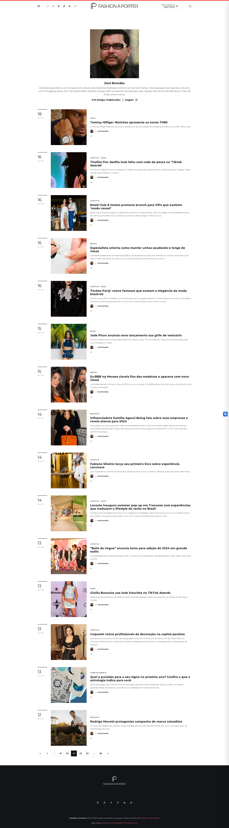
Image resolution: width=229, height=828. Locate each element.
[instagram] (98, 803)
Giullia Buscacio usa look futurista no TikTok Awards (130, 593)
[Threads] (58, 6)
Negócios (94, 414)
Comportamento (98, 673)
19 (61, 753)
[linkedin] (125, 803)
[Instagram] (47, 6)
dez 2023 (41, 118)
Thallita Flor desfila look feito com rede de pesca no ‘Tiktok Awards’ (136, 163)
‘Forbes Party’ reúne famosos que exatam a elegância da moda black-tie (138, 292)
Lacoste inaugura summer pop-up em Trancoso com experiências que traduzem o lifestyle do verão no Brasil (140, 507)
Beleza (93, 244)
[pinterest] (118, 803)
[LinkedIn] (69, 6)
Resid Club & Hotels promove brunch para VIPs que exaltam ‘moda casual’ (136, 206)
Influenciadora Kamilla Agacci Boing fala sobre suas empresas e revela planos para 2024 (139, 419)
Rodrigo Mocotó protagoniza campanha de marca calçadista (136, 721)
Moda (93, 118)
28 (100, 753)
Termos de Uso (130, 823)
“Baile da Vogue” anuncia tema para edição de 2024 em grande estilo (138, 549)
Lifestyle (94, 158)
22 (80, 753)
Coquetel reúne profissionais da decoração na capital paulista (137, 634)
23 (87, 753)
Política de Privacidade (111, 823)
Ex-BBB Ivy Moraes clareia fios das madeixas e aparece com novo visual (139, 378)
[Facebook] (53, 6)
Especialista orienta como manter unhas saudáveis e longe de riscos (137, 249)
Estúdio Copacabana (149, 818)
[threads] (104, 803)
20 (67, 753)
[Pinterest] (75, 6)
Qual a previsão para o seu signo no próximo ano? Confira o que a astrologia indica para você (140, 678)
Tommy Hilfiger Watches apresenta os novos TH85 (128, 122)
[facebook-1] (111, 803)
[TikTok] (64, 6)
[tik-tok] (131, 803)
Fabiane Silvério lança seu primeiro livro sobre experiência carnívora (135, 465)
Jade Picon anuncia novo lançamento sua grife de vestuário (136, 335)
